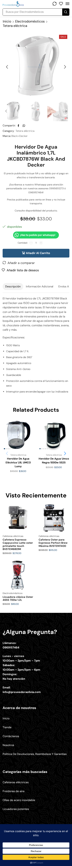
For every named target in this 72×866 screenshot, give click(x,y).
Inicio (7, 21)
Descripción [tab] (13, 286)
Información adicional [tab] (39, 286)
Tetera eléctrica (15, 26)
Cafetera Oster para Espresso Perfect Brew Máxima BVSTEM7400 (53, 543)
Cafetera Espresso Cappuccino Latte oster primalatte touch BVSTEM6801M (18, 544)
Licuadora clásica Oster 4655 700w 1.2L (18, 598)
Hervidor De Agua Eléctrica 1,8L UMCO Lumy (18, 462)
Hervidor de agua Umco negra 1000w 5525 (54, 460)
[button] (54, 4)
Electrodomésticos (30, 21)
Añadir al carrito (38, 253)
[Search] (65, 12)
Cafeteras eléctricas (13, 536)
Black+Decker (19, 136)
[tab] (13, 286)
